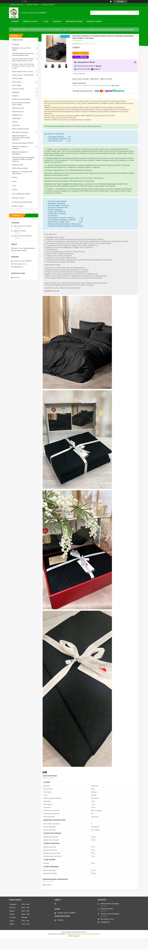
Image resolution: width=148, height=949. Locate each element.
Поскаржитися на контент (74, 934)
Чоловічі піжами (17, 78)
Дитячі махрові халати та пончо (22, 71)
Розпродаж (15, 44)
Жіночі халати (16, 82)
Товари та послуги (19, 29)
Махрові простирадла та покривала (20, 147)
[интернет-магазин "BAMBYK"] (13, 12)
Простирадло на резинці (20, 132)
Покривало (15, 92)
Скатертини (16, 125)
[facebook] (43, 772)
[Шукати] (137, 13)
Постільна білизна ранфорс (52, 29)
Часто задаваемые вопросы (21, 194)
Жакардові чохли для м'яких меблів (21, 49)
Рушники (15, 96)
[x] (46, 772)
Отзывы (14, 189)
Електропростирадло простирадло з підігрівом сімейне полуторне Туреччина (23, 159)
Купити (80, 53)
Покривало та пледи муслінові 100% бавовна (22, 172)
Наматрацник (16, 118)
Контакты (57, 21)
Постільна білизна (34, 29)
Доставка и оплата (74, 21)
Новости (14, 177)
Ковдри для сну (17, 115)
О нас (46, 21)
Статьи (14, 181)
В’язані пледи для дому (20, 168)
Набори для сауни (18, 108)
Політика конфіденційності (91, 934)
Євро (65, 29)
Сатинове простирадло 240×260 (22, 143)
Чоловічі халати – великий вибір (22, 75)
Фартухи (15, 122)
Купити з (77, 57)
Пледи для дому (17, 164)
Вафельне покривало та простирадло (20, 153)
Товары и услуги (30, 21)
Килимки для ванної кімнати (21, 99)
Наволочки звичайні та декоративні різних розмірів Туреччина (21, 137)
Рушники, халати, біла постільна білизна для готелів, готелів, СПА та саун (23, 66)
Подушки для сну (18, 111)
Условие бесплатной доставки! (22, 202)
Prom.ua (84, 932)
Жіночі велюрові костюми (20, 129)
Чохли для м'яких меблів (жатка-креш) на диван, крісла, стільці (22, 60)
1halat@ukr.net (18, 267)
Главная (15, 21)
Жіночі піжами (16, 85)
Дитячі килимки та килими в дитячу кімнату (21, 103)
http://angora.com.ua (20, 264)
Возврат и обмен (94, 21)
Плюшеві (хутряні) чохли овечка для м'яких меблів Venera (22, 54)
